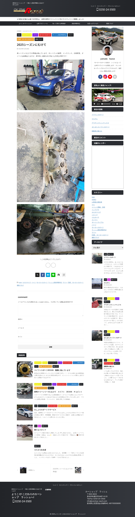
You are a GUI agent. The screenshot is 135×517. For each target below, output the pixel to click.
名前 (20, 319)
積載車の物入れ (97, 131)
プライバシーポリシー (114, 6)
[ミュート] (117, 104)
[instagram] (105, 77)
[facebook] (43, 275)
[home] (115, 77)
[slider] (105, 103)
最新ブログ (109, 23)
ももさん (95, 119)
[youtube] (110, 77)
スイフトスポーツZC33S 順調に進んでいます (52, 370)
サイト (20, 337)
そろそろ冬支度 (40, 450)
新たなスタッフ (40, 430)
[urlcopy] (64, 275)
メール (21, 328)
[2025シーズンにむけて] (48, 275)
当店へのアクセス (92, 23)
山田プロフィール (42, 23)
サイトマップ (101, 6)
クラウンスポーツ (98, 114)
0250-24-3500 (106, 9)
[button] (107, 97)
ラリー (65, 282)
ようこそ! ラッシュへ (25, 23)
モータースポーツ (41, 282)
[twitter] (37, 275)
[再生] (94, 104)
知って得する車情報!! (59, 23)
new (20, 282)
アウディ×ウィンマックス (100, 123)
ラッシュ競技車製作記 (55, 282)
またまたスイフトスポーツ (100, 127)
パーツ (34, 282)
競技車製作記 (76, 23)
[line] (53, 275)
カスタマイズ (26, 282)
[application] (107, 97)
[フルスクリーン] (121, 104)
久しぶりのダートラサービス (45, 410)
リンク (92, 6)
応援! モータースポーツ (75, 282)
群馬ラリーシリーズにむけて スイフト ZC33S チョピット (58, 392)
